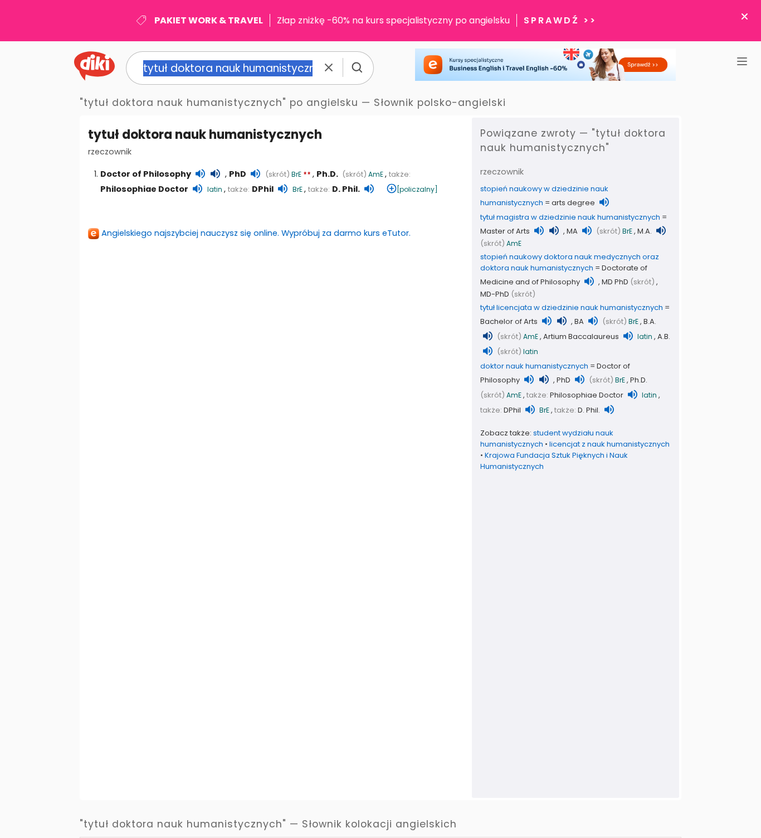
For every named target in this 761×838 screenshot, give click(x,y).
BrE (296, 174)
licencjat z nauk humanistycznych (609, 444)
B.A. (649, 321)
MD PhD (615, 282)
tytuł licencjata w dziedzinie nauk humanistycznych (571, 307)
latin (214, 189)
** (307, 175)
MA (572, 231)
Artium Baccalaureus (581, 336)
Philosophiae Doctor (144, 189)
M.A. (644, 231)
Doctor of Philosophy (145, 174)
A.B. (663, 336)
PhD (237, 174)
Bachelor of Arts (509, 321)
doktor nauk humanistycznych (534, 366)
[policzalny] (417, 189)
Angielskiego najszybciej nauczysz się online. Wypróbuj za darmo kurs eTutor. (256, 233)
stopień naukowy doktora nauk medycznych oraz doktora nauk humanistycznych (569, 262)
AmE (375, 174)
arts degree (573, 202)
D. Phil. (346, 189)
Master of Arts (505, 231)
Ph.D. (327, 174)
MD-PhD (494, 294)
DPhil (263, 189)
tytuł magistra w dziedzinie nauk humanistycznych (570, 217)
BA (579, 321)
